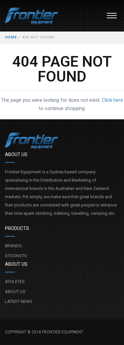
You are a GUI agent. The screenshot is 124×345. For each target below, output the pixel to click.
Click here (112, 100)
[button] (111, 15)
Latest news (18, 301)
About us (15, 291)
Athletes (15, 281)
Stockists (16, 255)
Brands (13, 245)
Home (11, 37)
